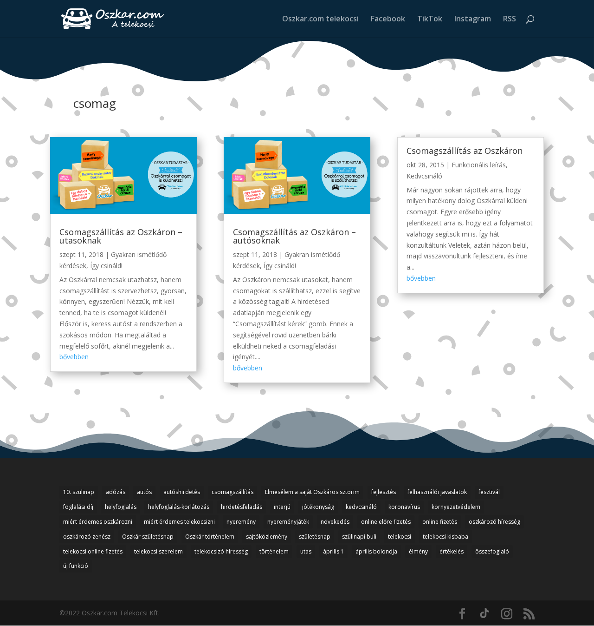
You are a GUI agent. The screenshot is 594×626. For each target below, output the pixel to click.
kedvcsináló (361, 507)
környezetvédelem (456, 507)
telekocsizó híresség (221, 551)
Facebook (388, 19)
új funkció (75, 566)
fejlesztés (383, 492)
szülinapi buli (359, 536)
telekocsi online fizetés (93, 551)
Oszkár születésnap (148, 536)
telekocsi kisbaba (445, 536)
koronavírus (404, 507)
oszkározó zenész (86, 536)
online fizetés (439, 522)
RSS (509, 19)
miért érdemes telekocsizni (179, 522)
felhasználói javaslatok (437, 492)
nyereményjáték (288, 522)
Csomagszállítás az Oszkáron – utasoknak (120, 236)
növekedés (335, 522)
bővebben (74, 356)
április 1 (333, 551)
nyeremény (241, 522)
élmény (418, 551)
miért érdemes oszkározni (97, 522)
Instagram (472, 19)
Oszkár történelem (209, 536)
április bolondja (376, 551)
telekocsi (399, 536)
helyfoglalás (120, 507)
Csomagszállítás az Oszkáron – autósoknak (294, 236)
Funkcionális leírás (479, 164)
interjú (282, 507)
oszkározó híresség (494, 522)
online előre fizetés (386, 522)
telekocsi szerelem (158, 551)
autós (144, 492)
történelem (274, 551)
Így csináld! (106, 265)
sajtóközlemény (266, 536)
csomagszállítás (232, 492)
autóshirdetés (181, 492)
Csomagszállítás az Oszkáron (465, 150)
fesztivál (489, 492)
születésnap (314, 536)
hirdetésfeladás (241, 507)
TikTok (429, 19)
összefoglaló (492, 551)
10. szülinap (78, 492)
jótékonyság (318, 507)
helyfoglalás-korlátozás (178, 507)
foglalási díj (78, 507)
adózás (115, 492)
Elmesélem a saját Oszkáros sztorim (312, 492)
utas (305, 551)
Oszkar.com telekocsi (320, 19)
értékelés (451, 551)
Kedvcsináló (424, 175)
